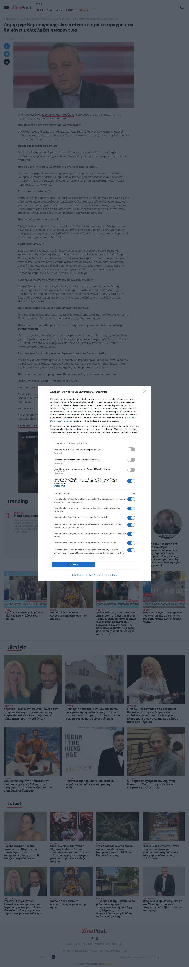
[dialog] (94, 483)
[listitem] (94, 443)
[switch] (131, 449)
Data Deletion (77, 575)
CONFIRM (73, 564)
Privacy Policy (111, 575)
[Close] (145, 392)
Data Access (94, 575)
